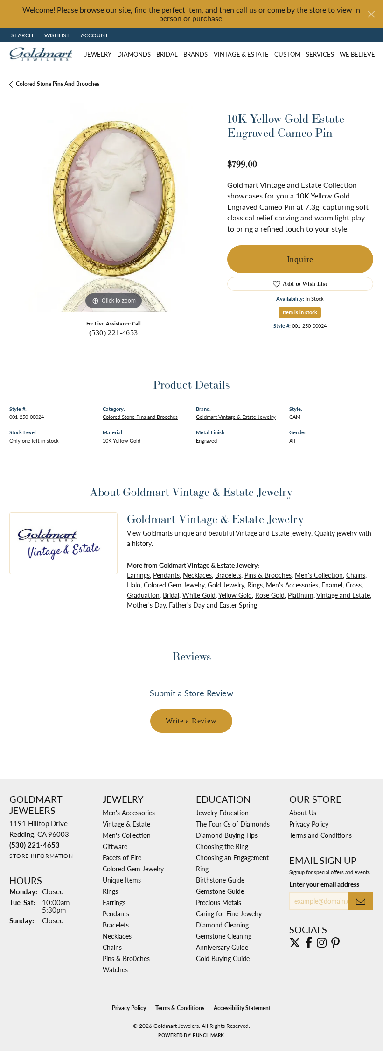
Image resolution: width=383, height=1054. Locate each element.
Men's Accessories (292, 584)
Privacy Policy (308, 823)
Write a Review (191, 721)
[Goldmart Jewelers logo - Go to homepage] (43, 54)
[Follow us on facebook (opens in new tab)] (308, 942)
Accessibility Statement (242, 1008)
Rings (255, 584)
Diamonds (134, 54)
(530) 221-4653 (113, 333)
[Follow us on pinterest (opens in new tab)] (335, 942)
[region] (113, 207)
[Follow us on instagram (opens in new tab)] (322, 942)
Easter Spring (238, 604)
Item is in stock (300, 312)
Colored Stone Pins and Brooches (57, 84)
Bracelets (228, 575)
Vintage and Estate (343, 595)
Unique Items (122, 879)
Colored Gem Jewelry (174, 584)
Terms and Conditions (320, 835)
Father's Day (187, 604)
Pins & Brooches (268, 575)
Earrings (138, 575)
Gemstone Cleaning (223, 936)
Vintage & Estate (241, 54)
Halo (133, 584)
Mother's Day (146, 604)
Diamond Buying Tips (227, 835)
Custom (287, 54)
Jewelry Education (222, 812)
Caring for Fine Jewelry (229, 913)
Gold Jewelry (226, 584)
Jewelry (97, 54)
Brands (195, 54)
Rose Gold (270, 595)
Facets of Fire (122, 857)
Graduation (143, 595)
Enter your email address (324, 884)
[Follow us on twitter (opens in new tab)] (294, 942)
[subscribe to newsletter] (360, 901)
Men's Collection (319, 575)
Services (320, 54)
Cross (354, 584)
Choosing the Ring (222, 846)
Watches (115, 969)
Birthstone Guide (220, 879)
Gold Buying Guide (223, 958)
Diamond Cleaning (222, 924)
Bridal (167, 54)
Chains (355, 575)
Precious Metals (218, 902)
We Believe (357, 54)
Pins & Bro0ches (126, 958)
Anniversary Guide (222, 947)
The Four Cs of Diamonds (233, 823)
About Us (302, 812)
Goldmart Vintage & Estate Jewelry (236, 416)
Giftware (115, 846)
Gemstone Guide (220, 891)
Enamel (331, 584)
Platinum (300, 595)
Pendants (166, 575)
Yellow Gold (235, 595)
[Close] (371, 14)
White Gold (199, 595)
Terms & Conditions (179, 1008)
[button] (21, 35)
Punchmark (208, 1035)
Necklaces (197, 575)
